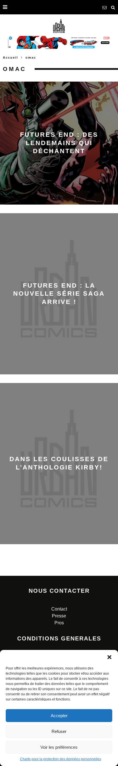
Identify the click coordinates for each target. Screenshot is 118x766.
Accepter (59, 715)
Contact (59, 609)
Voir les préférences (59, 747)
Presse (59, 615)
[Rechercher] (113, 7)
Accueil (10, 57)
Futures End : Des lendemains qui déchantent (59, 143)
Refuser (59, 731)
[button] (109, 657)
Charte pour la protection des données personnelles (60, 759)
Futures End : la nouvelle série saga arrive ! (59, 293)
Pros (59, 622)
